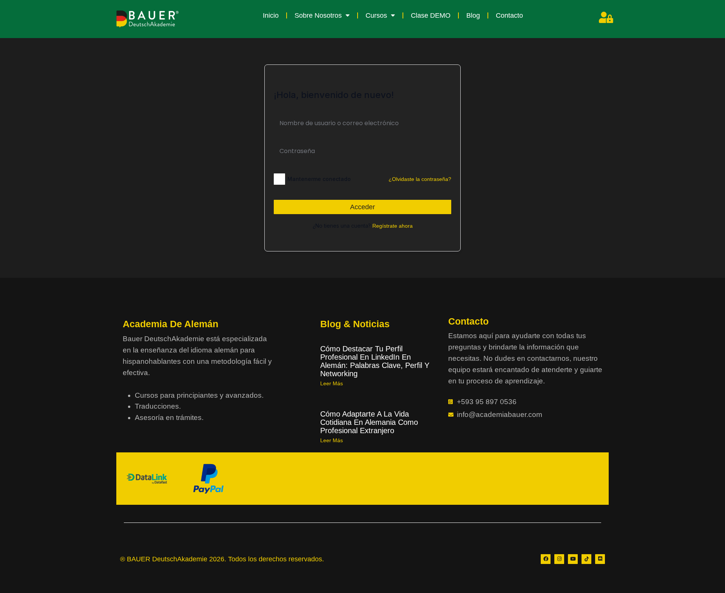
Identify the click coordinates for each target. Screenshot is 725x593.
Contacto (509, 15)
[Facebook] (546, 559)
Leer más (331, 383)
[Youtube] (573, 559)
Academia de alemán (170, 324)
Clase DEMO (430, 15)
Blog (473, 15)
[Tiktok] (586, 559)
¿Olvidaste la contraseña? (420, 179)
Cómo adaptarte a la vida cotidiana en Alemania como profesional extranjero (369, 422)
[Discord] (600, 559)
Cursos (376, 15)
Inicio (271, 15)
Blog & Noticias (355, 324)
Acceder (362, 207)
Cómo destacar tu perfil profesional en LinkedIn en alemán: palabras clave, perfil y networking (374, 361)
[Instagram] (559, 559)
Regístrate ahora (392, 226)
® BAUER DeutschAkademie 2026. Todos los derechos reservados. (222, 559)
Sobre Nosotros (318, 15)
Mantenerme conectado (319, 179)
